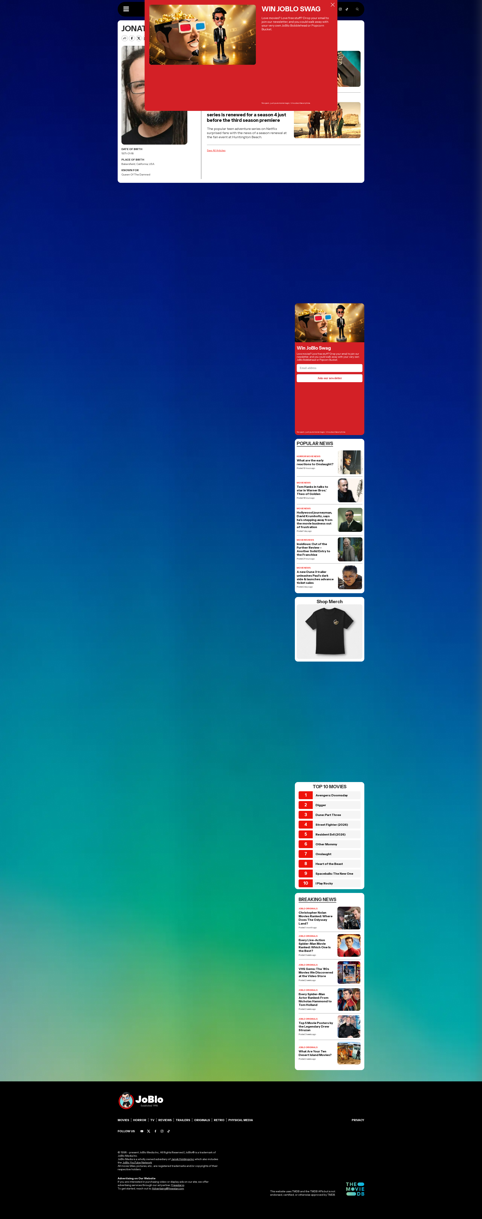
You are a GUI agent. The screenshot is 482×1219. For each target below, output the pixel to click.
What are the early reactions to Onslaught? (315, 462)
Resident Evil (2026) (331, 834)
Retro (219, 1120)
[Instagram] (340, 9)
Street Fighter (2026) (332, 824)
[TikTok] (346, 9)
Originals (202, 1120)
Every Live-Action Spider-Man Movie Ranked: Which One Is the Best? (315, 945)
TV (152, 1120)
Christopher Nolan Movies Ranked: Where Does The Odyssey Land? (316, 918)
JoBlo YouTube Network (137, 1162)
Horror (139, 1120)
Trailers (183, 1120)
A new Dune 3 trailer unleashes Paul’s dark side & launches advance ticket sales (315, 577)
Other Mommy (326, 844)
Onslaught (323, 854)
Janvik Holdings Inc (182, 1159)
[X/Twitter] (148, 1131)
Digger (321, 805)
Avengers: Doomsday (332, 795)
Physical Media (240, 1120)
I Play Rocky (324, 883)
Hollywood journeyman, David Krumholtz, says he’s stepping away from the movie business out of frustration (314, 520)
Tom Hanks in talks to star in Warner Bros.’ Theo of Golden (312, 490)
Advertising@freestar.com (168, 1188)
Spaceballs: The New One (334, 873)
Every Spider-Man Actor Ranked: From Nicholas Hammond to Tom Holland (315, 999)
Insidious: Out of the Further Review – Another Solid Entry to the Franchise (313, 549)
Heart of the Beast (329, 864)
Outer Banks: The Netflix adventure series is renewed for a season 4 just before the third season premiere (246, 115)
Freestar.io (177, 1185)
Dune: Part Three (328, 815)
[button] (126, 9)
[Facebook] (155, 1131)
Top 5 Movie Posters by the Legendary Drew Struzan (316, 1026)
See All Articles (216, 150)
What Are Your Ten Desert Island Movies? (315, 1053)
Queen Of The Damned (135, 174)
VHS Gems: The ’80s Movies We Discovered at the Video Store (316, 972)
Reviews (165, 1120)
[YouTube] (141, 1131)
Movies (123, 1120)
